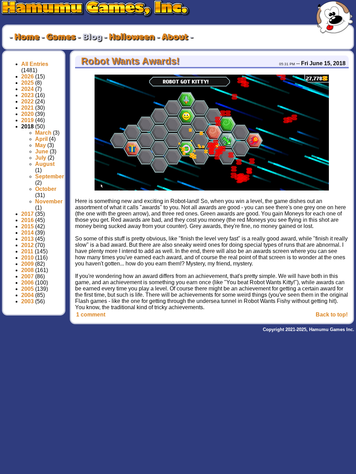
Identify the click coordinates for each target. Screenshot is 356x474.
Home (26, 37)
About (175, 37)
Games (60, 37)
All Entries (34, 64)
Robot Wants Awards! (128, 61)
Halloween (132, 37)
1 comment (90, 315)
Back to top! (332, 315)
